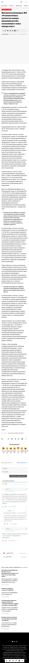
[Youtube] (14, 553)
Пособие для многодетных (16, 433)
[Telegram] (14, 557)
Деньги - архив (6, 9)
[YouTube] (13, 642)
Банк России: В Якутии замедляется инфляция (8, 589)
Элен (14, 513)
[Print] (15, 30)
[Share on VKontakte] (8, 30)
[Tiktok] (16, 642)
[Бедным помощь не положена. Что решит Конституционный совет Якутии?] (23, 621)
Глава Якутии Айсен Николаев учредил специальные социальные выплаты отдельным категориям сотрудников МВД (10, 603)
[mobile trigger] (3, 2)
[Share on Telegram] (10, 30)
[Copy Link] (12, 30)
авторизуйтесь (22, 462)
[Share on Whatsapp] (5, 30)
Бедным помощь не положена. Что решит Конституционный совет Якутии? (9, 619)
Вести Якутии (5, 34)
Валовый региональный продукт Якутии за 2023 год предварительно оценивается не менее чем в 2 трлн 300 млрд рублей (10, 573)
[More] (17, 30)
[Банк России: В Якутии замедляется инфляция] (23, 592)
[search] (18, 2)
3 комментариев (23, 34)
